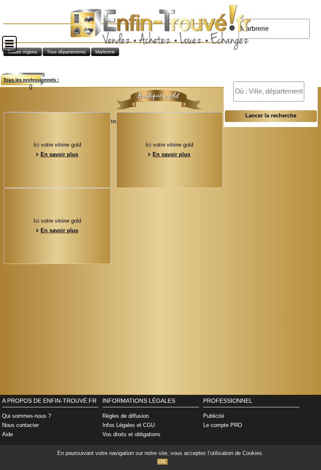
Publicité (213, 416)
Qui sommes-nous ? (26, 416)
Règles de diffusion (125, 416)
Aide (7, 434)
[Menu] (9, 43)
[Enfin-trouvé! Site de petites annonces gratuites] (160, 47)
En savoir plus (59, 154)
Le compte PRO (222, 425)
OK (162, 461)
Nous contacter (20, 425)
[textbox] (268, 91)
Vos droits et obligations (131, 434)
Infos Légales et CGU (128, 425)
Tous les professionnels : (31, 79)
